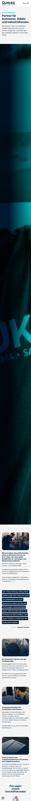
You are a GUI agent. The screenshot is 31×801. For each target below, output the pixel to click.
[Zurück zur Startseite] (8, 3)
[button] (3, 798)
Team (13, 581)
